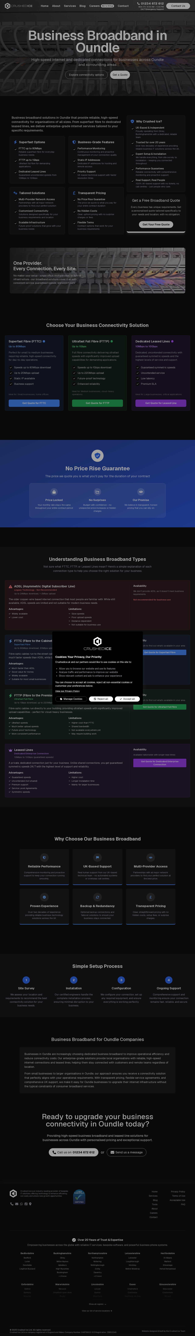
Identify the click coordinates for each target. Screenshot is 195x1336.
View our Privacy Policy (67, 691)
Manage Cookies (73, 699)
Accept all (129, 699)
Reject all (102, 699)
